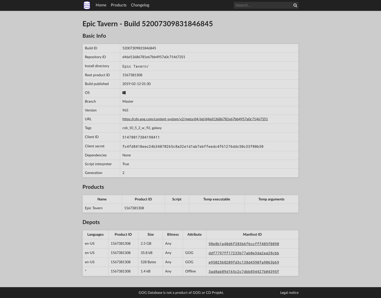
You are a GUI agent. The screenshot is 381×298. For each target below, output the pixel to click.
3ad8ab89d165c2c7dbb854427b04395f (244, 271)
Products (119, 5)
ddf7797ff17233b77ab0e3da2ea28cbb (244, 253)
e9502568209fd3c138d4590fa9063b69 (244, 262)
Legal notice (289, 292)
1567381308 (132, 75)
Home (101, 5)
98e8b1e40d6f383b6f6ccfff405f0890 (244, 243)
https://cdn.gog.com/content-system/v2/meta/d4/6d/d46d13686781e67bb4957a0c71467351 (195, 119)
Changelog (140, 5)
